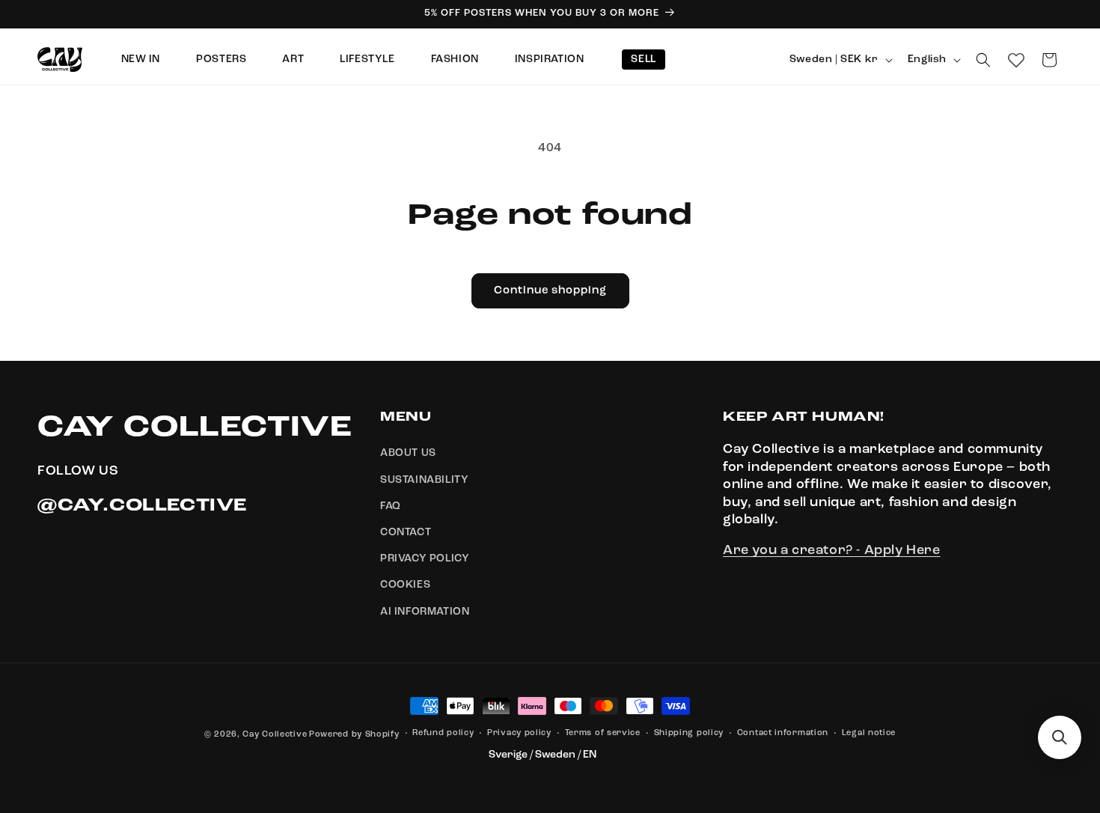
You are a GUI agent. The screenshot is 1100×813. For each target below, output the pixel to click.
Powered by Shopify (354, 735)
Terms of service (603, 733)
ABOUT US (408, 453)
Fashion (455, 59)
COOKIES (405, 585)
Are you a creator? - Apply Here (832, 551)
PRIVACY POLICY (424, 558)
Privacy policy (519, 733)
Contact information (782, 733)
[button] (983, 59)
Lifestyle (367, 59)
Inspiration (549, 59)
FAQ (390, 506)
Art (293, 59)
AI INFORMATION (424, 611)
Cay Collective (274, 735)
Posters (221, 59)
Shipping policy (689, 733)
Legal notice (869, 733)
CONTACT (405, 532)
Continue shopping (550, 290)
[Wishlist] (1016, 59)
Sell (643, 59)
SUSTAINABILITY (424, 480)
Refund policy (443, 733)
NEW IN (141, 59)
